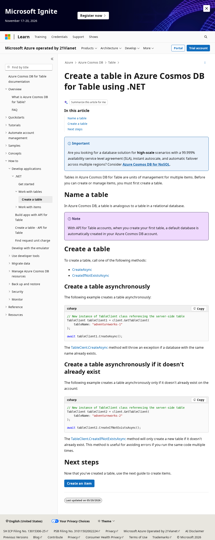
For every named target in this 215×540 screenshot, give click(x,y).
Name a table (77, 118)
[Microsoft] (7, 37)
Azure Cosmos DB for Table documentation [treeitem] (27, 79)
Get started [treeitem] (26, 184)
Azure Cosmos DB (90, 62)
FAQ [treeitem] (14, 110)
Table (112, 62)
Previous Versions (15, 537)
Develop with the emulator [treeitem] (30, 248)
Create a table (77, 124)
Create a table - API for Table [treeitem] (31, 230)
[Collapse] (52, 59)
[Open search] (206, 37)
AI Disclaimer (194, 531)
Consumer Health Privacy (103, 537)
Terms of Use (138, 537)
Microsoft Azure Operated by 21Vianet (150, 531)
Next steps (75, 129)
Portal (178, 48)
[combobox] (28, 67)
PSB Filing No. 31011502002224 (76, 531)
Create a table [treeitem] (32, 199)
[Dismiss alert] (206, 8)
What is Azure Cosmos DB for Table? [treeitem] (30, 99)
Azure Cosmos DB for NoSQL (146, 164)
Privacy (110, 531)
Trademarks (160, 537)
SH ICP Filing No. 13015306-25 (24, 531)
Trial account (198, 48)
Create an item (79, 483)
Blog (36, 537)
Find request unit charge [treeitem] (32, 240)
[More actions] (204, 62)
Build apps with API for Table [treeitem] (31, 217)
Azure (69, 62)
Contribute (55, 537)
